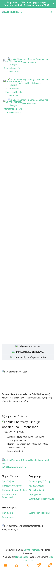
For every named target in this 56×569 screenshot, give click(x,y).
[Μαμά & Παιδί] (28, 187)
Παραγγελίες (35, 494)
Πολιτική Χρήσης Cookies (14, 490)
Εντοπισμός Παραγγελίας (41, 499)
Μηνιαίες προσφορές (30, 346)
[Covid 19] (28, 67)
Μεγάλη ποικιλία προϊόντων (30, 352)
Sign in (27, 565)
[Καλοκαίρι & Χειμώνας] (28, 208)
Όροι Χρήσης (8, 481)
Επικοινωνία (8, 517)
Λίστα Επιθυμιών (37, 490)
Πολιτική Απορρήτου (12, 485)
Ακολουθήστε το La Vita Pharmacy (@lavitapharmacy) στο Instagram (28, 279)
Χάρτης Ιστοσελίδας (39, 513)
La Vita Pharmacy (32, 550)
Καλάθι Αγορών (36, 485)
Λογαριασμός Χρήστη (39, 481)
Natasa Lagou (21, 557)
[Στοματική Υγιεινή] (28, 108)
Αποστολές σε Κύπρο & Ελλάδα (30, 357)
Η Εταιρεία (7, 513)
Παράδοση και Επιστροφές (9, 496)
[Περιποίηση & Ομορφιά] (28, 88)
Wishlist (39, 564)
